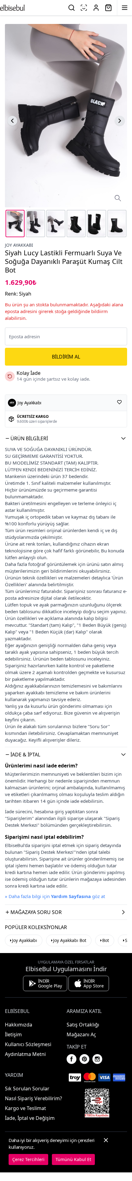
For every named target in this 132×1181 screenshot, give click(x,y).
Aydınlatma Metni (25, 1054)
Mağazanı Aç (81, 1034)
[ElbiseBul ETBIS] (97, 1103)
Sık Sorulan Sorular (27, 1088)
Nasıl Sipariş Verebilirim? (33, 1098)
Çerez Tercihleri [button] (28, 1159)
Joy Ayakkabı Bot (69, 940)
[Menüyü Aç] (124, 7)
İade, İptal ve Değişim (30, 1118)
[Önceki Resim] (12, 121)
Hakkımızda (18, 1024)
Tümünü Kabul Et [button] (73, 1159)
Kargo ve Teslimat (25, 1108)
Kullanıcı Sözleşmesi (28, 1044)
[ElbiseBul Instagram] (97, 1059)
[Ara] (71, 7)
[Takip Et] (119, 402)
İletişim (13, 1034)
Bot (105, 940)
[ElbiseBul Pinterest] (84, 1059)
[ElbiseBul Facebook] (71, 1059)
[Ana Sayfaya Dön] (12, 8)
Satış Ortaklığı (83, 1024)
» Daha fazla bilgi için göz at (55, 896)
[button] (66, 438)
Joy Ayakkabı (19, 245)
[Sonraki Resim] (120, 121)
